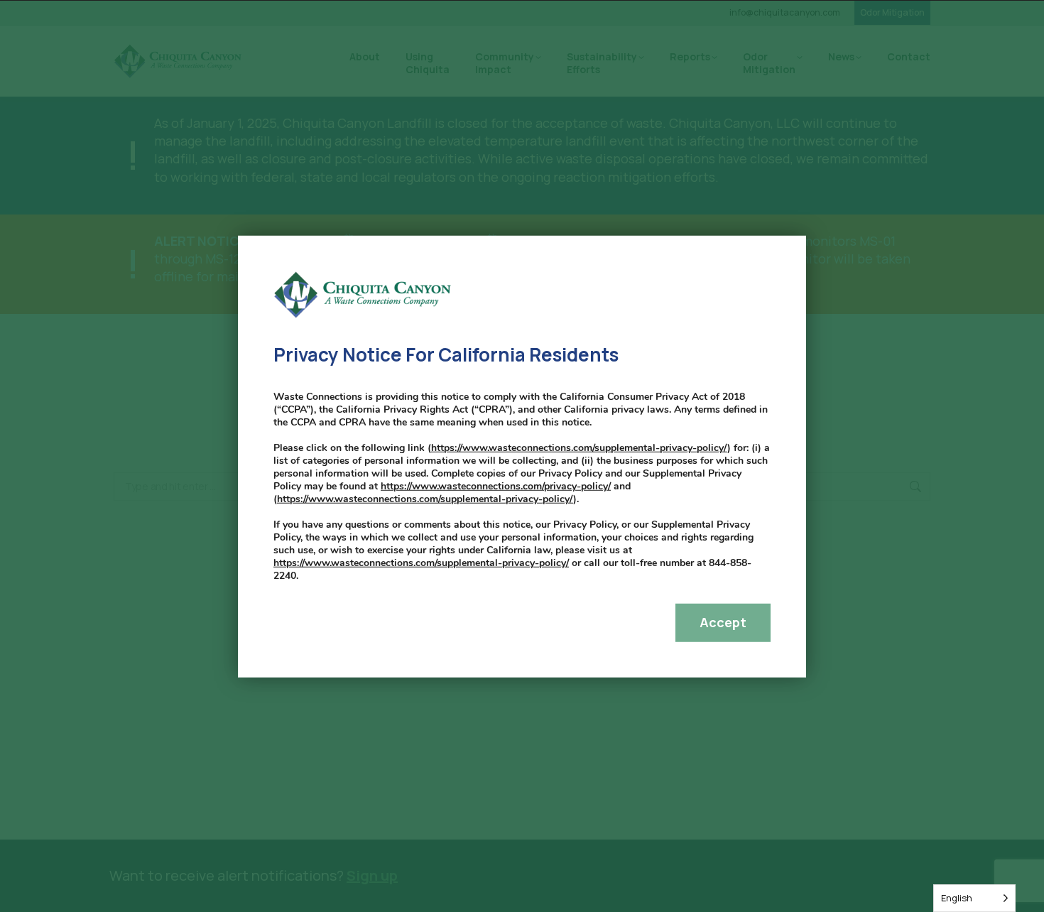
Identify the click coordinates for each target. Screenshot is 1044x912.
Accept (723, 622)
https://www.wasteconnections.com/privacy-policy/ (496, 486)
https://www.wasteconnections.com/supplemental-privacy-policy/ (579, 448)
